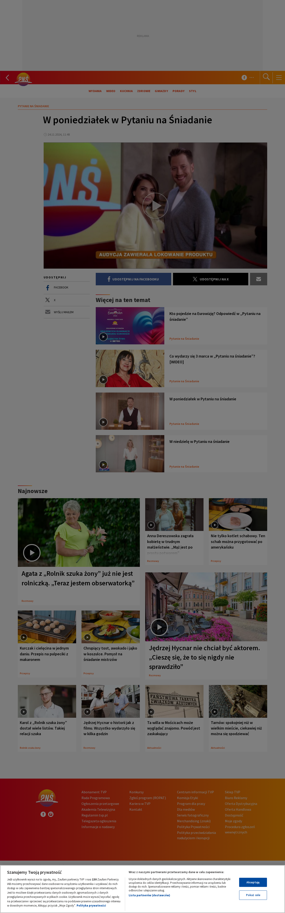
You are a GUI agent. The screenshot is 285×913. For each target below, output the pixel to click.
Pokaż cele (253, 895)
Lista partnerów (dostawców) (149, 895)
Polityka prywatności (91, 905)
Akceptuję (253, 882)
